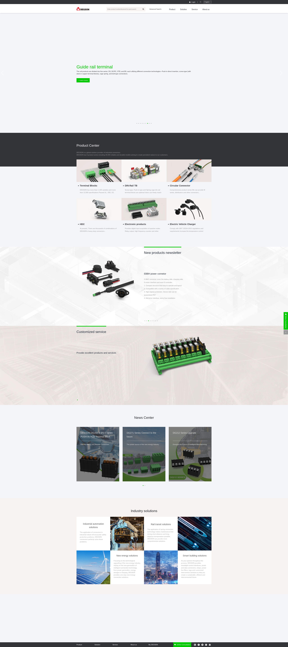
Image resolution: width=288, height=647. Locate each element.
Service (195, 9)
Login (193, 2)
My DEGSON (153, 645)
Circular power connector (156, 273)
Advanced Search (155, 9)
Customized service (91, 332)
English (207, 2)
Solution (183, 9)
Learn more (83, 80)
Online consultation (183, 645)
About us (205, 9)
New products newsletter (162, 253)
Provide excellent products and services (96, 353)
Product (172, 9)
